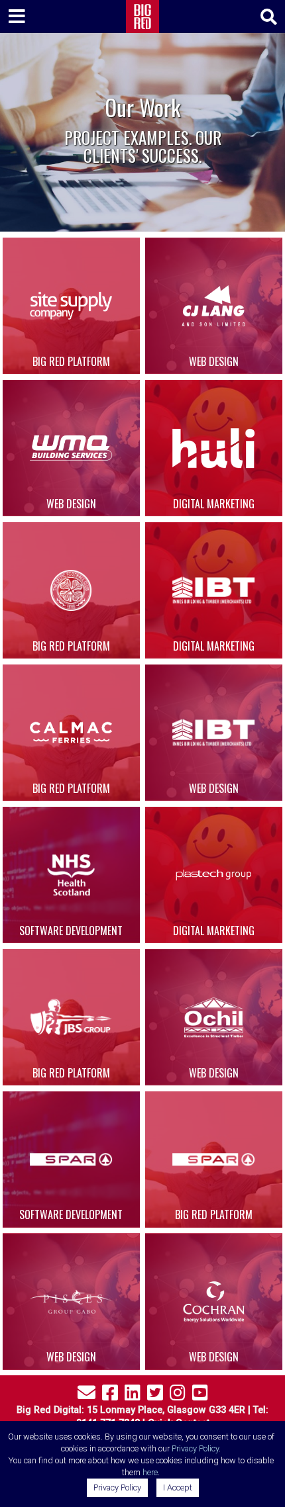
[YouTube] (200, 1395)
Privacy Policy (195, 1448)
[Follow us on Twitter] (155, 1395)
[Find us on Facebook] (110, 1395)
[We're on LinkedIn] (132, 1395)
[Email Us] (86, 1395)
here (150, 1472)
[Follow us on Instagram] (178, 1395)
